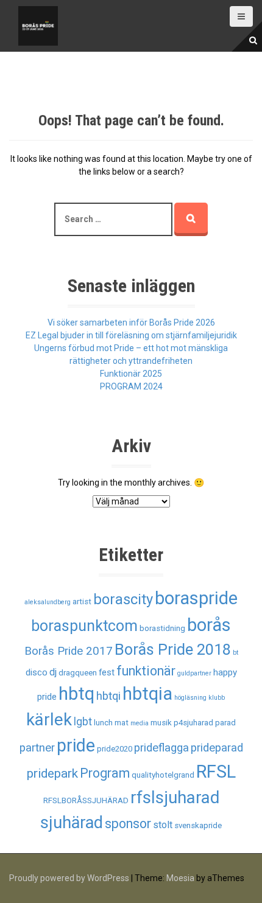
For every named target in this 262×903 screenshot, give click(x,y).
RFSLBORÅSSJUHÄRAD (86, 800)
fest (107, 672)
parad (225, 722)
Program (105, 773)
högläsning (190, 698)
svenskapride (198, 825)
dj (53, 672)
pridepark (52, 773)
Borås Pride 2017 (68, 651)
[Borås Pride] (38, 25)
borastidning (162, 628)
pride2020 (114, 748)
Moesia (180, 878)
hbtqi (108, 696)
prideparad (217, 748)
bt (235, 653)
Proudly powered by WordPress (69, 878)
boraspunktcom (84, 626)
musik (161, 722)
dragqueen (77, 672)
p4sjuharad (193, 722)
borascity (123, 599)
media (139, 723)
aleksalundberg (47, 602)
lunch (103, 722)
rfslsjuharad (174, 797)
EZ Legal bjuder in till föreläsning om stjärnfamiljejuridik (131, 335)
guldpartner (194, 673)
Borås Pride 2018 (173, 649)
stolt (162, 825)
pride (76, 745)
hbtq (76, 693)
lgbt (83, 722)
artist (82, 601)
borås (209, 625)
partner (37, 748)
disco (37, 672)
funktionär (145, 670)
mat (122, 722)
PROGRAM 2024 (131, 386)
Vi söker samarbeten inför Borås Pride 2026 (131, 322)
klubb (216, 698)
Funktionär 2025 (131, 373)
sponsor (128, 823)
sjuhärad (71, 822)
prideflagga (161, 748)
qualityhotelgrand (163, 774)
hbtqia (147, 693)
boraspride (196, 598)
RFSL (216, 771)
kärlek (49, 720)
